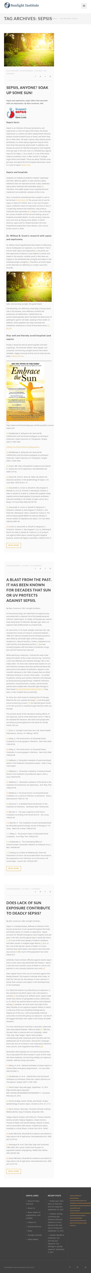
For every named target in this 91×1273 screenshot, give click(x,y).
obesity (78, 1213)
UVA (75, 1223)
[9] (7, 526)
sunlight (76, 1218)
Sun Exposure (12, 70)
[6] (7, 477)
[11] (42, 689)
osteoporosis (83, 1213)
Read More (13, 545)
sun (79, 1215)
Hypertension (76, 1205)
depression (75, 1203)
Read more (26, 165)
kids (87, 1205)
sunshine (80, 1220)
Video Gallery (33, 1239)
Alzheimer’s (72, 1195)
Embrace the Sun (17, 356)
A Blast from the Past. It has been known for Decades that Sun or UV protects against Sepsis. (29, 590)
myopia (75, 1210)
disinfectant (20, 200)
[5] (7, 466)
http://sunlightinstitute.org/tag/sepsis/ (24, 447)
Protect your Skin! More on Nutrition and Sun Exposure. (56, 1204)
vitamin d (80, 1223)
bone (75, 1198)
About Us (31, 1208)
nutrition (74, 1213)
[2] (7, 433)
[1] (7, 422)
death (72, 1203)
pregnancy (88, 1213)
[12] (36, 700)
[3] (27, 200)
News (30, 1231)
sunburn (82, 1215)
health (88, 1203)
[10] (38, 689)
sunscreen (76, 1220)
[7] (7, 488)
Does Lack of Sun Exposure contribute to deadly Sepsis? (28, 908)
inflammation (82, 1205)
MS (75, 1208)
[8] (7, 507)
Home (54, 18)
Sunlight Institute (35, 1235)
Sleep (74, 1215)
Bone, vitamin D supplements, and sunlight (33, 1215)
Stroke (76, 1215)
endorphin (84, 1203)
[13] (28, 703)
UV (73, 1223)
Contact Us (32, 1222)
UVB (77, 1223)
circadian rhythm (79, 1200)
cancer (74, 1200)
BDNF (77, 1195)
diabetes (80, 1203)
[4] (7, 452)
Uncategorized (26, 70)
